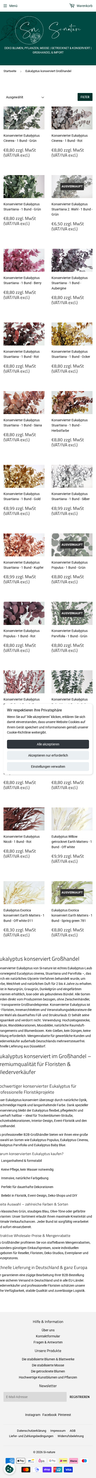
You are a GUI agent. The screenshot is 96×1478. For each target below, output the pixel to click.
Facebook (49, 1415)
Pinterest (64, 1415)
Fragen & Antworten (48, 1342)
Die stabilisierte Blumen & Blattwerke (48, 1359)
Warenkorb (84, 6)
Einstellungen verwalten (48, 766)
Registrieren (79, 1397)
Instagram (32, 1415)
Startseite (9, 71)
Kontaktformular (48, 1336)
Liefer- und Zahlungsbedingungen (31, 1436)
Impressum (57, 1430)
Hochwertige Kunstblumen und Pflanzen (48, 1377)
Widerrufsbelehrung (71, 1436)
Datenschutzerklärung (31, 1430)
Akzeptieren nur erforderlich (48, 755)
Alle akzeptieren (48, 744)
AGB (72, 1430)
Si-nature (49, 1452)
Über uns (48, 1330)
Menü (13, 6)
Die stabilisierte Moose (48, 1365)
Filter (85, 97)
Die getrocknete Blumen (48, 1371)
